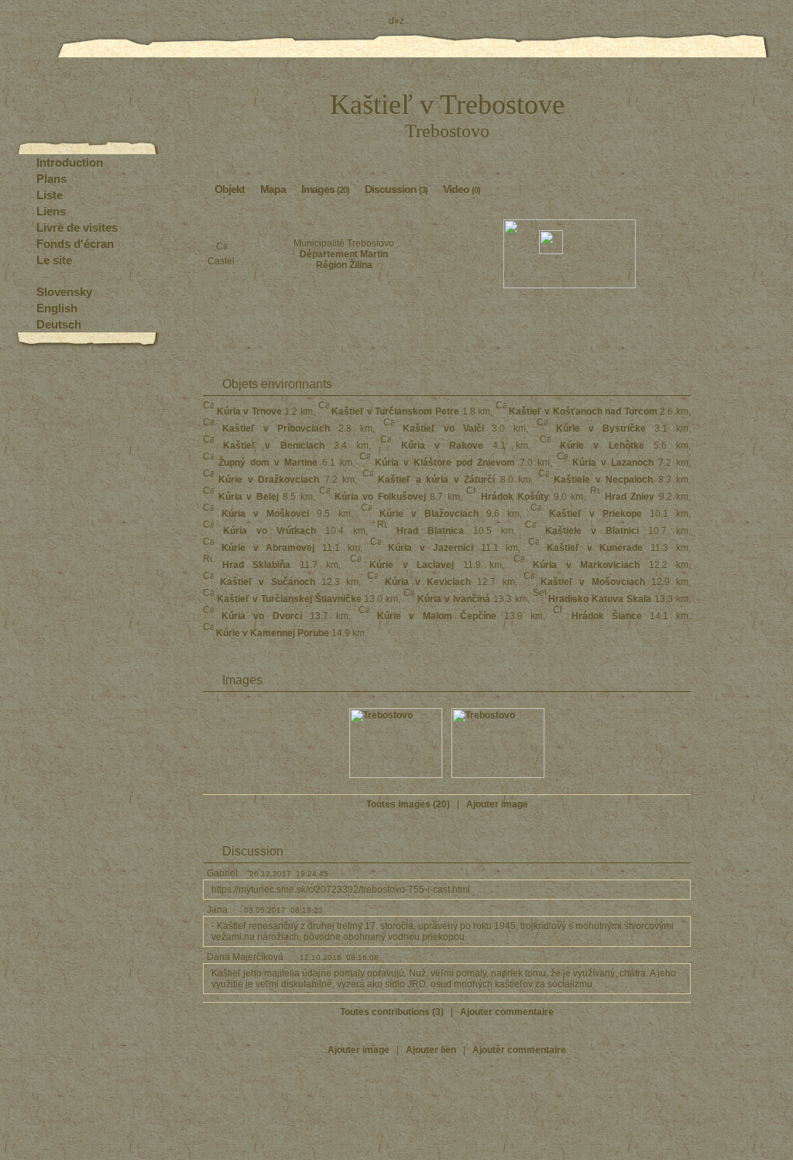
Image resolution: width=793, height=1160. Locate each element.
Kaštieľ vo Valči (443, 428)
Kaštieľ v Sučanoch (267, 582)
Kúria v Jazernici (430, 547)
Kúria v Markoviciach (586, 564)
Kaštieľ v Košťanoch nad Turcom (583, 411)
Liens (51, 211)
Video (461, 189)
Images (325, 189)
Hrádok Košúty (515, 496)
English (56, 308)
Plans (51, 178)
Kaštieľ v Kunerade (595, 547)
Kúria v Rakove (442, 445)
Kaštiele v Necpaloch (603, 479)
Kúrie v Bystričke (601, 428)
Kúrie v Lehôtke (602, 445)
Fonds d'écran (75, 243)
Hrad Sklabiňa (256, 564)
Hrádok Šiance (607, 616)
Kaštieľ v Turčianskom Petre (395, 411)
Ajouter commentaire (507, 1012)
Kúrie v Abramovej (268, 547)
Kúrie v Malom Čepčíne (436, 616)
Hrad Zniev (630, 496)
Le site (54, 260)
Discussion (396, 189)
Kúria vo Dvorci (261, 616)
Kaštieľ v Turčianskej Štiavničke (289, 599)
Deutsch (58, 324)
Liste (49, 194)
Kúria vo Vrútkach (269, 530)
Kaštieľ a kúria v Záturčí (436, 479)
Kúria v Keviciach (428, 582)
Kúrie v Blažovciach (429, 513)
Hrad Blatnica (430, 530)
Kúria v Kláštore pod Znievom (445, 462)
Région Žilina (344, 265)
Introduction (69, 162)
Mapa (273, 189)
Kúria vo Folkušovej (380, 496)
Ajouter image (497, 804)
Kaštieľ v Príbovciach (276, 428)
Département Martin (344, 254)
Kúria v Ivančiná (453, 599)
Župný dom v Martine (268, 462)
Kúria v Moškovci (265, 513)
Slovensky (64, 291)
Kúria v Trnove (249, 411)
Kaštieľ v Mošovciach (592, 582)
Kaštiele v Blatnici (592, 530)
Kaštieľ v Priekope (595, 513)
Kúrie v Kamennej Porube (272, 633)
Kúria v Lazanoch (613, 462)
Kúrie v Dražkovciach (268, 479)
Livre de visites (77, 227)
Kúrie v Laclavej (411, 564)
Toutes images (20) (408, 804)
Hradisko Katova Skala (599, 599)
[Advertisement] (447, 327)
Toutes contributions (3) (392, 1012)
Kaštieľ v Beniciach (273, 445)
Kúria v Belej (248, 496)
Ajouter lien (431, 1050)
